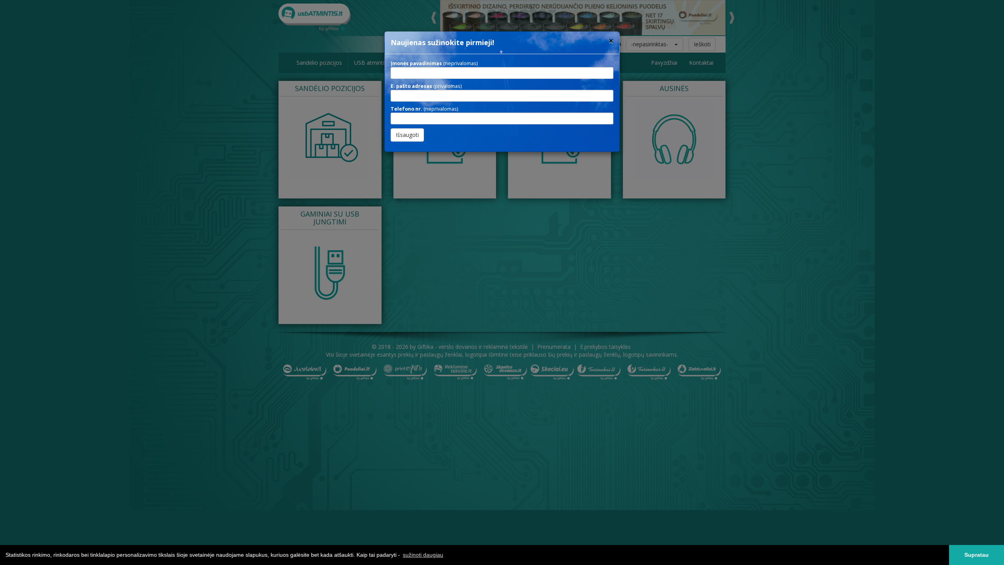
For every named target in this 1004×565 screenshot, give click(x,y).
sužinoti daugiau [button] (423, 555)
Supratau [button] (976, 555)
